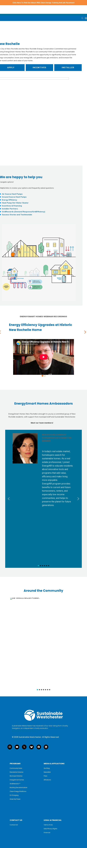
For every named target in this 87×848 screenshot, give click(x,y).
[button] (39, 67)
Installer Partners (10, 209)
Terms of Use (48, 825)
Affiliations (47, 780)
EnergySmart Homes (17, 780)
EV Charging (14, 795)
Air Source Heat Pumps (12, 194)
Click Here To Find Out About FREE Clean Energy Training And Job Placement (44, 2)
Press (45, 776)
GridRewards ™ (15, 784)
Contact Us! (14, 825)
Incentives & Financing (12, 206)
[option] (43, 347)
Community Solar (16, 768)
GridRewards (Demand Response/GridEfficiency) (23, 211)
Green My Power (15, 799)
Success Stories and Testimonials (17, 214)
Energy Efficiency (9, 200)
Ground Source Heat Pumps (14, 197)
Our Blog (47, 768)
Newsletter (47, 772)
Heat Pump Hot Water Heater (15, 203)
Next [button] (85, 332)
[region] (43, 499)
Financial (47, 832)
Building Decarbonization (18, 787)
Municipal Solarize (16, 776)
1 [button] (42, 376)
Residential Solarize (16, 772)
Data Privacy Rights (50, 829)
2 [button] (44, 376)
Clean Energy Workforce (18, 791)
